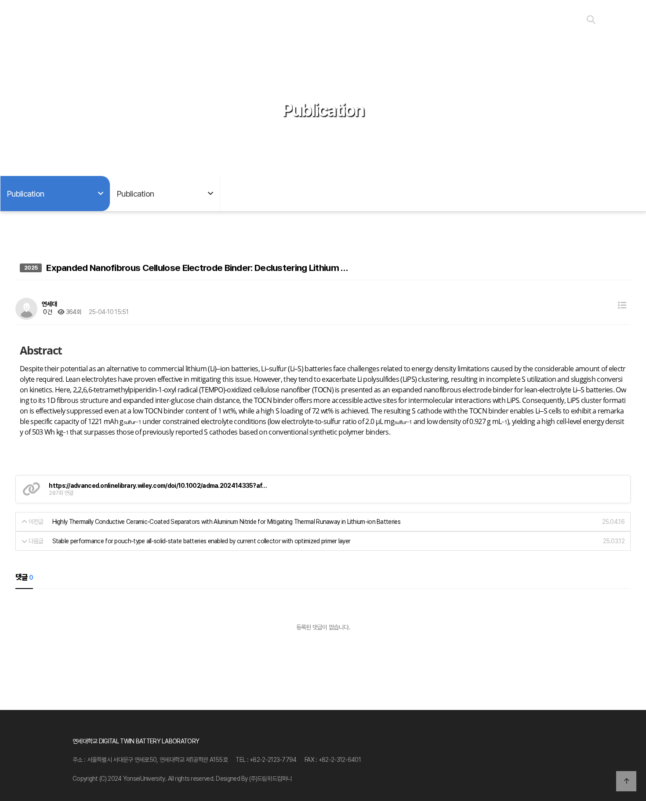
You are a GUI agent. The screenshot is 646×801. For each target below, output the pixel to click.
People (290, 20)
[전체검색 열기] (591, 19)
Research (163, 20)
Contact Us (481, 20)
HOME (99, 20)
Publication (353, 20)
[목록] (622, 305)
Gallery (417, 20)
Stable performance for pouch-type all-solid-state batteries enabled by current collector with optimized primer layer (201, 541)
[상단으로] (626, 781)
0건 (47, 311)
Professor (227, 20)
